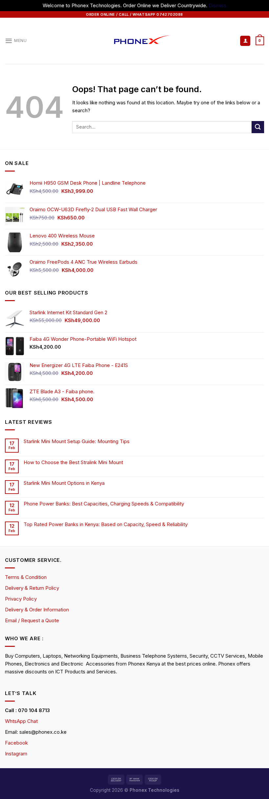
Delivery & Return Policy (32, 588)
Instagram (16, 753)
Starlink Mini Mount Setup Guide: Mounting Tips (77, 441)
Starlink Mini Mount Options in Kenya (64, 483)
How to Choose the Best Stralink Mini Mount (73, 462)
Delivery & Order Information (37, 609)
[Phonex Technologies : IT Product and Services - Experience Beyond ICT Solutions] (134, 40)
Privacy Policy (21, 599)
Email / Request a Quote (32, 620)
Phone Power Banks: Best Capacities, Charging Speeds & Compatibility (104, 504)
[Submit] (258, 127)
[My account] (245, 41)
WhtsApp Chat (21, 721)
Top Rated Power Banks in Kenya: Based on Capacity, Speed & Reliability (106, 524)
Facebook (16, 743)
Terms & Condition (26, 577)
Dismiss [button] (217, 5)
